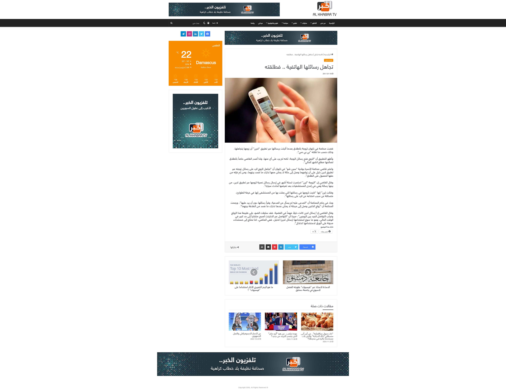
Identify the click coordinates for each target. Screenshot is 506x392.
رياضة (253, 22)
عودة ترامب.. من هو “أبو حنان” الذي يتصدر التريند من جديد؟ (282, 334)
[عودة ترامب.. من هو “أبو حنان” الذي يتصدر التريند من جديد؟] (281, 322)
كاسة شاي (318, 54)
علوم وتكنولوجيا (273, 22)
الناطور (314, 22)
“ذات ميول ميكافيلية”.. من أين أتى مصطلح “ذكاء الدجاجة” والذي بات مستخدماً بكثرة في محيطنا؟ (317, 335)
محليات (304, 22)
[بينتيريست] (274, 247)
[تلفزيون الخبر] (324, 8)
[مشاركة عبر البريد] (268, 247)
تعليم (295, 22)
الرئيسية (332, 22)
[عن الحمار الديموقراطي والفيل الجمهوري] (245, 322)
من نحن (322, 22)
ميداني (260, 22)
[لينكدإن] (281, 247)
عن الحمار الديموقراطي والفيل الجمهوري (247, 334)
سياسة (285, 22)
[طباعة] (262, 247)
